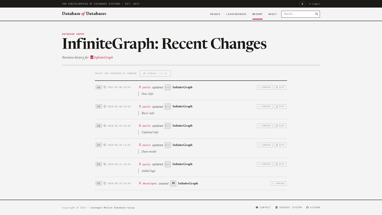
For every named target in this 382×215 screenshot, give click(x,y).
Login (316, 3)
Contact (265, 207)
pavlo (147, 87)
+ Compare (265, 87)
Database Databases (84, 14)
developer (150, 183)
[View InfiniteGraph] (168, 87)
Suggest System (290, 207)
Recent (257, 14)
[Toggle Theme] (302, 3)
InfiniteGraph (103, 58)
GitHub (315, 207)
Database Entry (73, 34)
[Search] (316, 14)
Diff (282, 87)
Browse (215, 14)
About (272, 14)
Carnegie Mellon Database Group (112, 207)
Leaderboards (236, 14)
